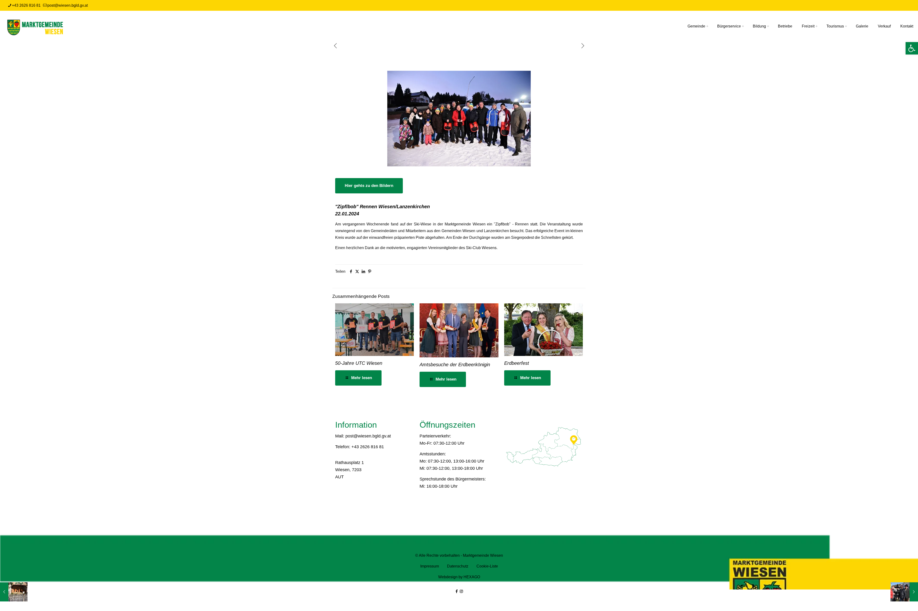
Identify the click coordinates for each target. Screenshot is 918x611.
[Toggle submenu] (706, 26)
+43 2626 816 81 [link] (26, 5)
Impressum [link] (430, 566)
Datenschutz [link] (458, 566)
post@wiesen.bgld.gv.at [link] (67, 5)
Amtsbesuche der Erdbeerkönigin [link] (455, 364)
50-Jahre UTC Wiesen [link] (358, 363)
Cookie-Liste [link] (487, 566)
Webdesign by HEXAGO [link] (459, 577)
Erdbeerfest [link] (516, 363)
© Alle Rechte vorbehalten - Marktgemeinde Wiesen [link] (459, 555)
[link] (912, 48)
